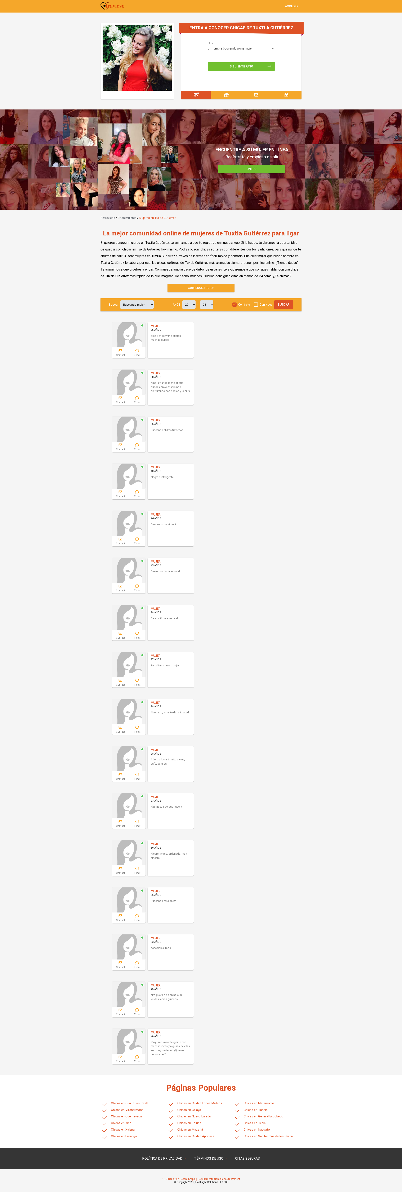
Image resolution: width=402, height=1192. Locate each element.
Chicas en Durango (124, 1136)
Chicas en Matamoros (259, 1103)
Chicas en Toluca (189, 1123)
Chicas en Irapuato (257, 1129)
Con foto (244, 304)
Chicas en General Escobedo (263, 1116)
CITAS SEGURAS (247, 1158)
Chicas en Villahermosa (127, 1110)
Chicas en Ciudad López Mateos (199, 1103)
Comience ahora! (201, 288)
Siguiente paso (241, 66)
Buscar (114, 304)
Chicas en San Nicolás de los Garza (268, 1136)
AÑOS (176, 304)
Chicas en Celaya (189, 1110)
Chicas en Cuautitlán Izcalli (129, 1103)
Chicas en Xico (121, 1123)
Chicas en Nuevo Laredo (194, 1116)
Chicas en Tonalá (256, 1110)
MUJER (156, 326)
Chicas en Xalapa (123, 1129)
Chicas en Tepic (255, 1123)
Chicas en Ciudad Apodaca (195, 1136)
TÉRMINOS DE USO (208, 1158)
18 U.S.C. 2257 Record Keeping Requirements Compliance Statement (201, 1179)
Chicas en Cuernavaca (126, 1116)
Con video (266, 304)
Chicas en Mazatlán (191, 1129)
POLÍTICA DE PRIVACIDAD (162, 1158)
